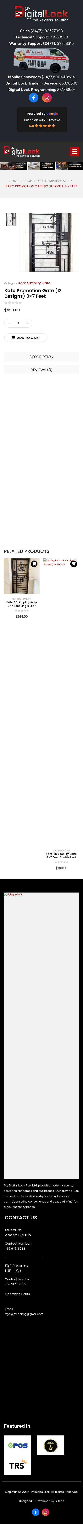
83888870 (59, 37)
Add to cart (28, 337)
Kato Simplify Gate (34, 283)
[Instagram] (47, 98)
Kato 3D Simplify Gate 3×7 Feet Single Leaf (21, 604)
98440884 (65, 77)
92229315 (65, 43)
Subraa (59, 1501)
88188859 (66, 89)
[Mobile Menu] (74, 151)
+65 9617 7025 (15, 1284)
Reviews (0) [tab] (42, 370)
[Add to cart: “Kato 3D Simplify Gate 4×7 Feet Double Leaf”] (73, 563)
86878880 (68, 83)
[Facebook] (33, 98)
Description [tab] (41, 357)
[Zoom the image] (41, 894)
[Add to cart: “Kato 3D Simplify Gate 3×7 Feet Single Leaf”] (34, 563)
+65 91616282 (15, 1248)
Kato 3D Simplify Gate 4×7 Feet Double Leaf (61, 855)
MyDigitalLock (40, 1492)
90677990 (54, 30)
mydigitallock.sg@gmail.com (24, 1314)
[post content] (22, 576)
